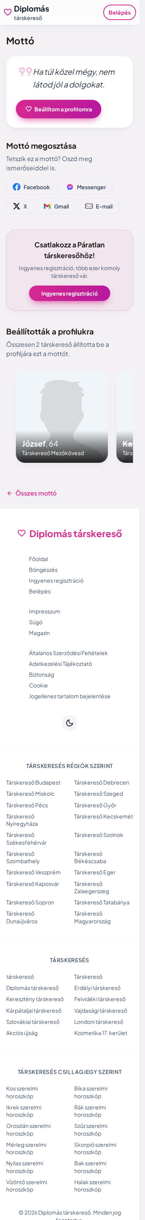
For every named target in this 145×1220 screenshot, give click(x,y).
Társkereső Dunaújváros (22, 917)
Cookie (38, 685)
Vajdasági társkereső (100, 1010)
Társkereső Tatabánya (102, 902)
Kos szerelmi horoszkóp (22, 1092)
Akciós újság (22, 1032)
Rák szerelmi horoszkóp (90, 1111)
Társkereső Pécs (27, 805)
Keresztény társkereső (35, 998)
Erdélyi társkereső (97, 987)
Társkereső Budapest (33, 782)
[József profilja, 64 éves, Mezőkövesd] (62, 417)
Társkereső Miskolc (30, 793)
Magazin (39, 632)
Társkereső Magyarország (92, 917)
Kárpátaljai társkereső (33, 1010)
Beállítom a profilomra (58, 109)
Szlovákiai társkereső (33, 1021)
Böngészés (43, 569)
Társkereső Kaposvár (32, 883)
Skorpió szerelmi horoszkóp (95, 1148)
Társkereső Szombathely (23, 857)
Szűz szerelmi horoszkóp (90, 1129)
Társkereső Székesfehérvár (26, 838)
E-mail (104, 206)
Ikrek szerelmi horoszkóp (23, 1111)
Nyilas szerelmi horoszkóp (24, 1167)
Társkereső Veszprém (33, 872)
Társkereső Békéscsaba (90, 857)
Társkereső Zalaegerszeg (91, 887)
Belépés (120, 12)
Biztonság (41, 674)
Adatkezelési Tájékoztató (60, 663)
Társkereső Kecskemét (103, 816)
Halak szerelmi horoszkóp (92, 1185)
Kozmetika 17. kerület (100, 1032)
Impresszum (44, 611)
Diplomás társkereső (32, 987)
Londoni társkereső (98, 1021)
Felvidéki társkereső (100, 998)
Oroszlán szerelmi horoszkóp (28, 1129)
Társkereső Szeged (98, 793)
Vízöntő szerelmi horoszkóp (26, 1185)
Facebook (37, 186)
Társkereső (88, 976)
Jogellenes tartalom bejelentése (70, 695)
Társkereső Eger (95, 872)
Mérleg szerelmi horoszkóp (26, 1148)
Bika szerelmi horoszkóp (90, 1092)
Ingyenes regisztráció (69, 293)
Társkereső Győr (95, 805)
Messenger (91, 186)
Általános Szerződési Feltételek (68, 652)
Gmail (61, 206)
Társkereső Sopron (30, 902)
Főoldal (38, 558)
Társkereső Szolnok (98, 834)
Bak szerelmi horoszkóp (90, 1167)
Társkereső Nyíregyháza (22, 820)
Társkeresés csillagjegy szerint (70, 1071)
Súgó (36, 621)
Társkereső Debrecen (101, 782)
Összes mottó (31, 493)
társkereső (20, 976)
